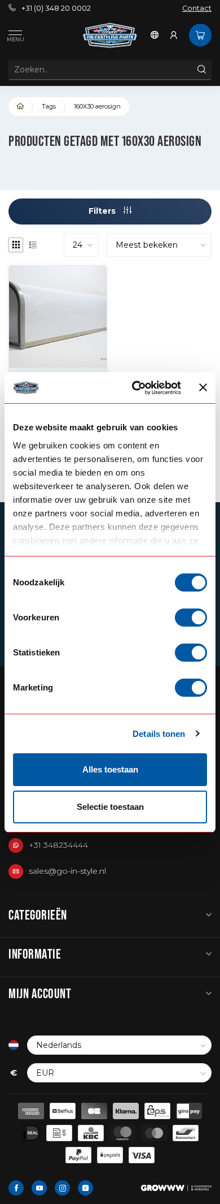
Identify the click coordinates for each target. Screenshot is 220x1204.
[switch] (191, 618)
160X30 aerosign (97, 106)
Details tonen (159, 734)
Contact (197, 8)
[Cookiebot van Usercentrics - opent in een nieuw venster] (135, 388)
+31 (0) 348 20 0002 (56, 8)
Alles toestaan (110, 769)
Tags (49, 106)
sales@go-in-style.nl (67, 871)
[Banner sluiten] (203, 387)
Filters (103, 211)
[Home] (20, 106)
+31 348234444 (58, 845)
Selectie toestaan (110, 807)
